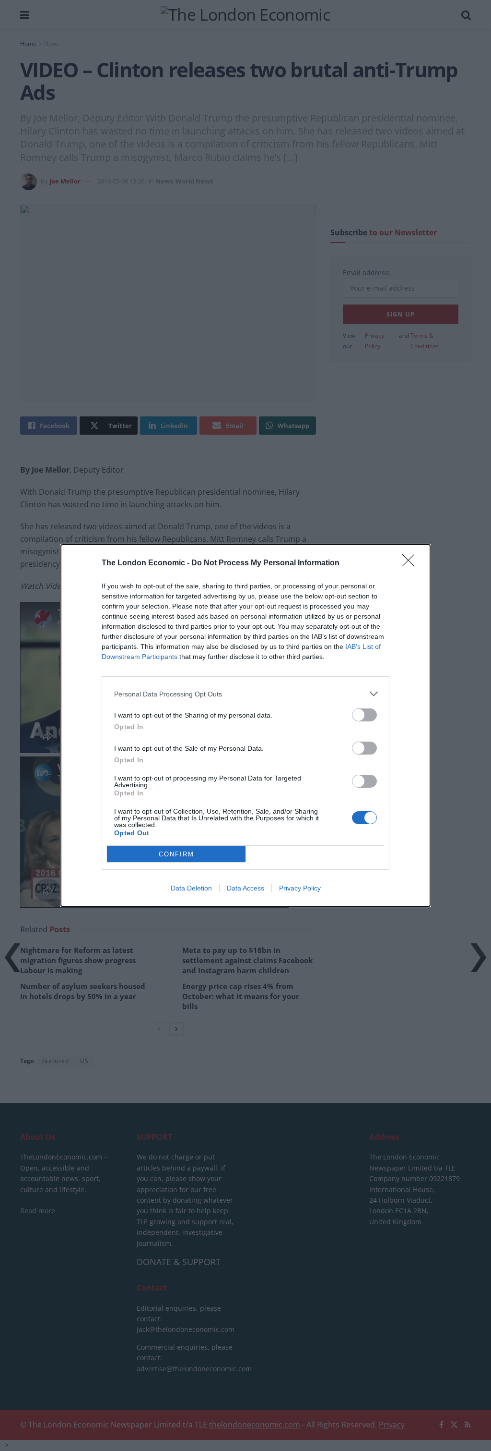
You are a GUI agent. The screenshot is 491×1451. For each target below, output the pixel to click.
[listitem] (245, 694)
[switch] (364, 714)
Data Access (245, 888)
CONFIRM (176, 854)
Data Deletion (191, 888)
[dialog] (245, 725)
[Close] (411, 563)
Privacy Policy (300, 888)
